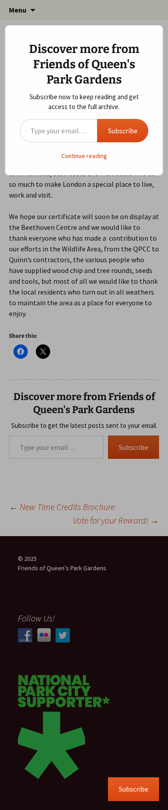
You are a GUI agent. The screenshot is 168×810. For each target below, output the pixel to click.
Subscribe (123, 130)
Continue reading (84, 156)
